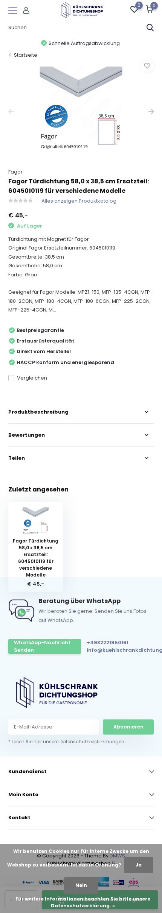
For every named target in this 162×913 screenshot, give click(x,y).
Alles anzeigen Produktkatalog (78, 201)
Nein (81, 885)
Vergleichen (32, 377)
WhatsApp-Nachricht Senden (42, 646)
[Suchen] (150, 27)
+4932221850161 (107, 642)
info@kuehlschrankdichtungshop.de (120, 650)
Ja (139, 865)
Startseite (25, 55)
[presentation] (11, 111)
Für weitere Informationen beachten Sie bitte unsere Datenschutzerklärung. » (82, 902)
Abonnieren (128, 726)
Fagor (15, 171)
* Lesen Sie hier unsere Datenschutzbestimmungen (66, 741)
